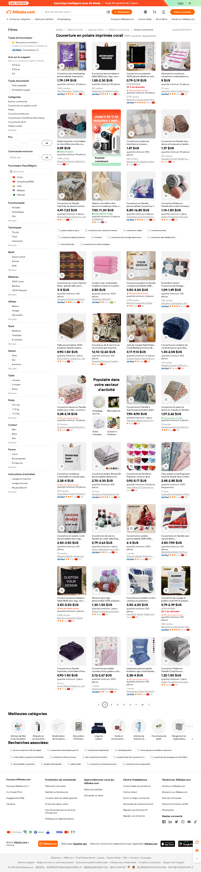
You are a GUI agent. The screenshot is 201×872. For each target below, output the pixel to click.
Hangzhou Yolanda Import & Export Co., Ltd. (106, 494)
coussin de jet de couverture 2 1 (130, 757)
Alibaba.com (150, 843)
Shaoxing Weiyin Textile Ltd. (70, 556)
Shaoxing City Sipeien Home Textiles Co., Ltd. (141, 161)
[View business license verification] (128, 867)
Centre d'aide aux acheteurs (137, 786)
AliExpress (56, 857)
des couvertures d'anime (96, 757)
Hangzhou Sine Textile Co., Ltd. (175, 91)
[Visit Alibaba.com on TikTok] (195, 822)
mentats (98, 237)
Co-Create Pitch (14, 792)
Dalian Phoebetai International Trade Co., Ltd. (175, 217)
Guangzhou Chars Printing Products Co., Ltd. (71, 494)
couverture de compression (138, 764)
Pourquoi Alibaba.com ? (17, 786)
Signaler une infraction (134, 816)
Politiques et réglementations (59, 818)
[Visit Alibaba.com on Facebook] (164, 822)
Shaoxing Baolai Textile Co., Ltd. (141, 556)
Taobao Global (113, 857)
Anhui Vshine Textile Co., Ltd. (71, 358)
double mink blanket (53, 764)
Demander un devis (93, 795)
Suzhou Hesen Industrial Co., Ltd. (141, 358)
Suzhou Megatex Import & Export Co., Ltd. (106, 549)
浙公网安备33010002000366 (151, 867)
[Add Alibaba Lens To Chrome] (48, 844)
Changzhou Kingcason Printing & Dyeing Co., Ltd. (175, 494)
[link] (197, 842)
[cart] (155, 12)
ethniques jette (124, 750)
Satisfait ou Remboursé (56, 792)
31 (143, 705)
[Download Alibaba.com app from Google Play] (186, 844)
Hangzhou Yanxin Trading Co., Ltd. (71, 161)
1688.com (68, 857)
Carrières (10, 804)
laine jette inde (67, 244)
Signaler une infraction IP (135, 810)
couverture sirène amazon (64, 757)
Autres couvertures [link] (143, 29)
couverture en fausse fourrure (103, 764)
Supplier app (80, 843)
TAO (125, 857)
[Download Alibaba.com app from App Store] (167, 844)
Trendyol (134, 857)
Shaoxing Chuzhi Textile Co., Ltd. (175, 159)
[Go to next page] (149, 705)
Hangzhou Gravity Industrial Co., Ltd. (71, 299)
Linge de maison (96, 29)
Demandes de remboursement (138, 804)
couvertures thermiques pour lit (64, 750)
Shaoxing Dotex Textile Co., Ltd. (175, 365)
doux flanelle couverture (24, 764)
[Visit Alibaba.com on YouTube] (189, 822)
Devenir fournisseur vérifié (175, 804)
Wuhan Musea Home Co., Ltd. (71, 217)
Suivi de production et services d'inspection (60, 811)
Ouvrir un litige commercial (136, 798)
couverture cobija (134, 230)
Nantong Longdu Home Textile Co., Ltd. (141, 99)
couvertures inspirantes (98, 750)
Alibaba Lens (20, 842)
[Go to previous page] (98, 705)
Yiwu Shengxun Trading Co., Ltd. (71, 91)
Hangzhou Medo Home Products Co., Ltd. (141, 420)
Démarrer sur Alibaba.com (174, 792)
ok (47, 143)
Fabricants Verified (93, 789)
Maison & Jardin (75, 29)
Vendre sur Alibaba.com (173, 786)
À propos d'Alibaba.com (18, 779)
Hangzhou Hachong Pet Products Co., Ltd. (175, 427)
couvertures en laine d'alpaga (96, 244)
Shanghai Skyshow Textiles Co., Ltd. (106, 361)
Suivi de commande (171, 798)
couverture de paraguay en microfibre (170, 757)
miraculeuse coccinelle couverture (156, 750)
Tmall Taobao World (85, 857)
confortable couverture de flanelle (28, 757)
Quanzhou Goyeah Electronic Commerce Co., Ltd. (71, 427)
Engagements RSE (15, 798)
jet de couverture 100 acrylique (27, 750)
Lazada (100, 857)
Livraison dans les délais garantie (61, 798)
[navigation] (30, 367)
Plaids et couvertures (119, 29)
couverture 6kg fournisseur (73, 237)
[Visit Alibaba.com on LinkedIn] (170, 822)
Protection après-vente (56, 804)
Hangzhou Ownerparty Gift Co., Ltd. (175, 303)
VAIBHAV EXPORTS (101, 299)
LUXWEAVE (97, 219)
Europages (146, 857)
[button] (108, 12)
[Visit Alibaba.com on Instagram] (183, 822)
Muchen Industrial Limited (139, 303)
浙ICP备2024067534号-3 (180, 867)
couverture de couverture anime (102, 230)
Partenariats (168, 810)
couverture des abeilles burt (162, 237)
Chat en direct (130, 792)
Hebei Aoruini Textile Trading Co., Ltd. (106, 91)
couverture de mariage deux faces (126, 237)
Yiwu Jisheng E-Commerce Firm (141, 487)
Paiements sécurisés (55, 786)
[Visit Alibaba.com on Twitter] (176, 822)
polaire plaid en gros (70, 230)
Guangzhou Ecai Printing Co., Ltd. (141, 217)
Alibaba (59, 29)
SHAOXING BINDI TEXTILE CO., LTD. (175, 552)
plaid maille (76, 764)
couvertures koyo (158, 230)
